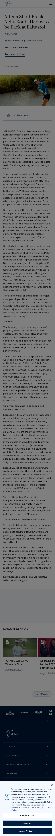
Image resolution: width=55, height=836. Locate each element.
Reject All (27, 823)
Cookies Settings (27, 815)
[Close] (52, 785)
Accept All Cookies (27, 831)
